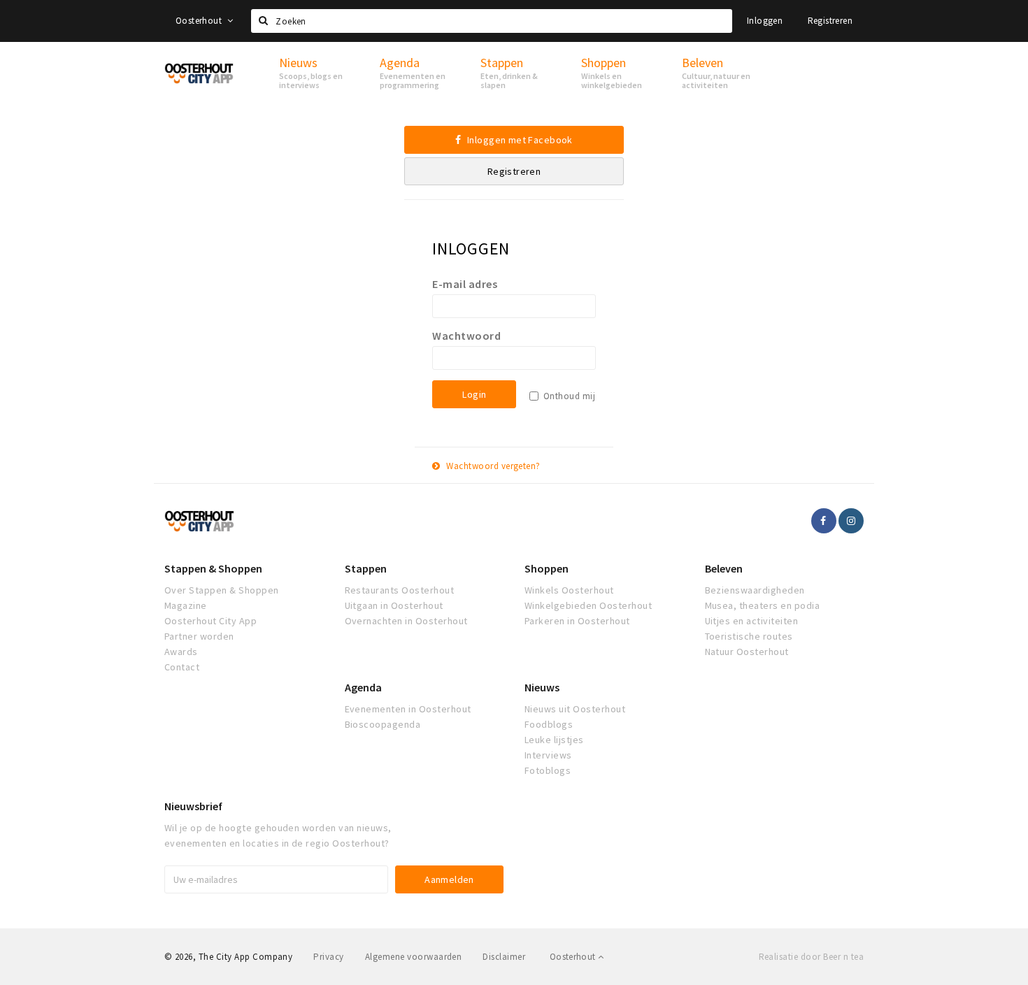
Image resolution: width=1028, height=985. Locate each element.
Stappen (366, 568)
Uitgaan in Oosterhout (394, 605)
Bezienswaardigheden (755, 590)
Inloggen (765, 21)
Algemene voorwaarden (413, 957)
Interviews (548, 755)
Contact (181, 667)
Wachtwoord (466, 336)
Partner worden (199, 636)
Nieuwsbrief (193, 806)
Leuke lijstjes (554, 739)
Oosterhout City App (210, 620)
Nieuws (541, 687)
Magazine (185, 605)
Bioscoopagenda (383, 724)
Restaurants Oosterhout (400, 590)
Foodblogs (548, 724)
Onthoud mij (569, 396)
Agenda (363, 687)
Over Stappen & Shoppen (221, 590)
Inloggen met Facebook (519, 140)
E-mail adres (464, 284)
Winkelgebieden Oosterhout (588, 605)
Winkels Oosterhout (569, 590)
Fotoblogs (547, 770)
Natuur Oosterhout (747, 651)
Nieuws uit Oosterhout (574, 709)
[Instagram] (851, 520)
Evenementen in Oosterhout (408, 709)
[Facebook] (823, 520)
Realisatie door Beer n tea (811, 957)
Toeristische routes (749, 636)
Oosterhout (200, 21)
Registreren (830, 21)
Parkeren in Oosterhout (577, 620)
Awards (181, 651)
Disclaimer (504, 957)
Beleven (724, 568)
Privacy (328, 957)
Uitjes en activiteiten (752, 620)
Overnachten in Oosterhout (406, 620)
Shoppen (546, 568)
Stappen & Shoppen (213, 568)
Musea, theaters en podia (762, 605)
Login (474, 394)
